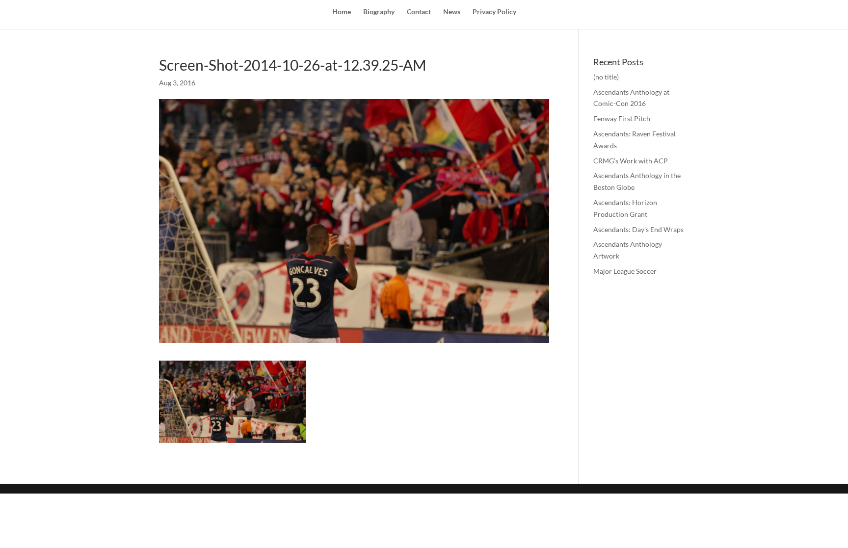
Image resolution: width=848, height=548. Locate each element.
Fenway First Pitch (621, 118)
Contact (419, 12)
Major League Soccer (625, 271)
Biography (379, 12)
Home (341, 12)
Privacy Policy (494, 12)
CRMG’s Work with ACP (630, 161)
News (451, 12)
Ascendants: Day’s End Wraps (638, 229)
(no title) (606, 77)
